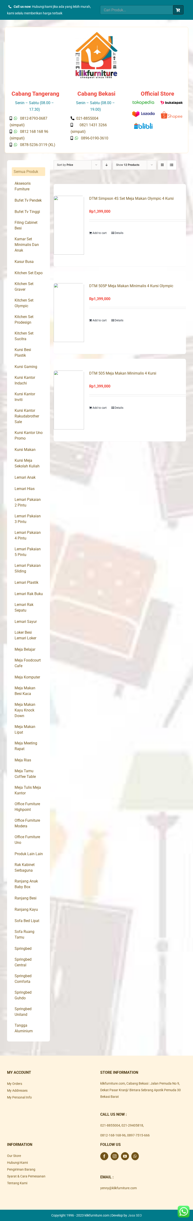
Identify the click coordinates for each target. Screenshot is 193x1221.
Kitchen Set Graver (24, 287)
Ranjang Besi (25, 898)
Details (119, 233)
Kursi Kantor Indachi (25, 380)
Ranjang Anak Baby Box (26, 884)
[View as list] (171, 165)
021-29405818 (132, 1125)
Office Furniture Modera (27, 823)
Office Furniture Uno (27, 840)
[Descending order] (106, 165)
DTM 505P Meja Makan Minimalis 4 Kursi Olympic (131, 286)
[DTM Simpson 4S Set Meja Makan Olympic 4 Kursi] (69, 225)
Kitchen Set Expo (29, 273)
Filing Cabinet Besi (26, 225)
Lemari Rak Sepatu (24, 607)
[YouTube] (125, 1156)
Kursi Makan (25, 449)
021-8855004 (110, 1125)
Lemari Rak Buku (29, 594)
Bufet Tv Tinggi (27, 211)
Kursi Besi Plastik (23, 352)
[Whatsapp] (135, 1156)
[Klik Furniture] (96, 33)
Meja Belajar (25, 649)
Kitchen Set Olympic (24, 303)
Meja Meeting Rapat (26, 746)
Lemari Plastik (26, 582)
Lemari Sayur (26, 621)
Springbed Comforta (23, 979)
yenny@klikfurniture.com (118, 1188)
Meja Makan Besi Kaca (25, 691)
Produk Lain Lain (29, 854)
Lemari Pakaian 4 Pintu (28, 535)
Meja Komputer (27, 677)
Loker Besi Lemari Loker (25, 635)
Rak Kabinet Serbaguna (25, 867)
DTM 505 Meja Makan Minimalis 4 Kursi (122, 373)
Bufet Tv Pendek (28, 200)
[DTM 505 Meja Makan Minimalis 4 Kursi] (69, 400)
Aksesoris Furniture (23, 186)
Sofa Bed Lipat (27, 921)
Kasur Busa (24, 261)
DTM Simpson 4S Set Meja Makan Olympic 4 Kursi (131, 198)
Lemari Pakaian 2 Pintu (28, 502)
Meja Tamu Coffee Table (25, 774)
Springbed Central (23, 962)
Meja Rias (23, 760)
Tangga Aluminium (24, 1028)
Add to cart (99, 233)
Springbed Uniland (23, 1012)
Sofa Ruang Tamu (24, 934)
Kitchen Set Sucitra (24, 336)
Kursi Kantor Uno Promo (29, 435)
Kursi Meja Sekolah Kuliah (27, 463)
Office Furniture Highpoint (27, 807)
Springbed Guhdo (23, 995)
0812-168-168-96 (113, 1135)
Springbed (23, 948)
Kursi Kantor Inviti (25, 397)
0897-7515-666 (138, 1135)
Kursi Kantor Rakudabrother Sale (27, 416)
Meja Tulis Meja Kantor (28, 790)
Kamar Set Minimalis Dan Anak (27, 245)
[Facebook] (104, 1156)
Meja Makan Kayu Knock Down (25, 710)
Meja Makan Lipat (25, 729)
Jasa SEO (135, 1215)
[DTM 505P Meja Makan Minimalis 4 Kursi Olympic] (69, 312)
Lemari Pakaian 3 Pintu (28, 519)
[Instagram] (115, 1156)
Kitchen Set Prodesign (24, 319)
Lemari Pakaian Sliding (28, 568)
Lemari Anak (25, 477)
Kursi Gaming (26, 366)
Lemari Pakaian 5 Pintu (28, 552)
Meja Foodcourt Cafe (28, 663)
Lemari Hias (25, 488)
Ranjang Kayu (26, 909)
